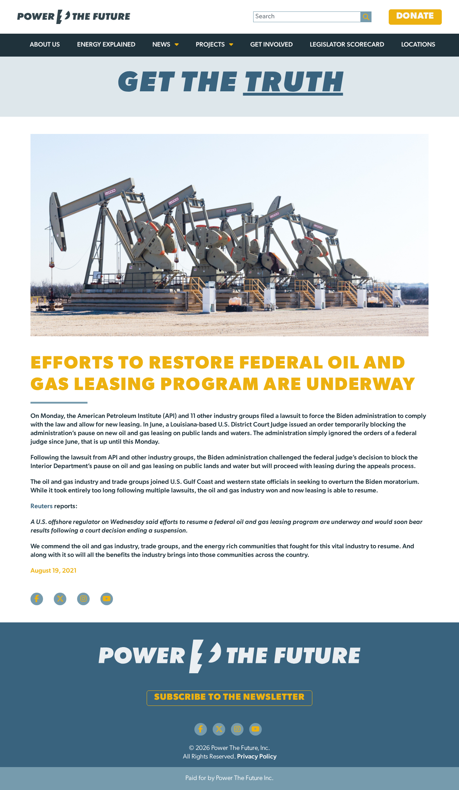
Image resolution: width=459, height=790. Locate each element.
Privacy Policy (256, 757)
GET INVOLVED (271, 45)
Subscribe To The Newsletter (229, 697)
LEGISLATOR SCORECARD (347, 45)
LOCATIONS (418, 45)
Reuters (41, 507)
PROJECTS (211, 45)
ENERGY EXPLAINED (106, 45)
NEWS (162, 45)
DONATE (415, 16)
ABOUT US (45, 45)
